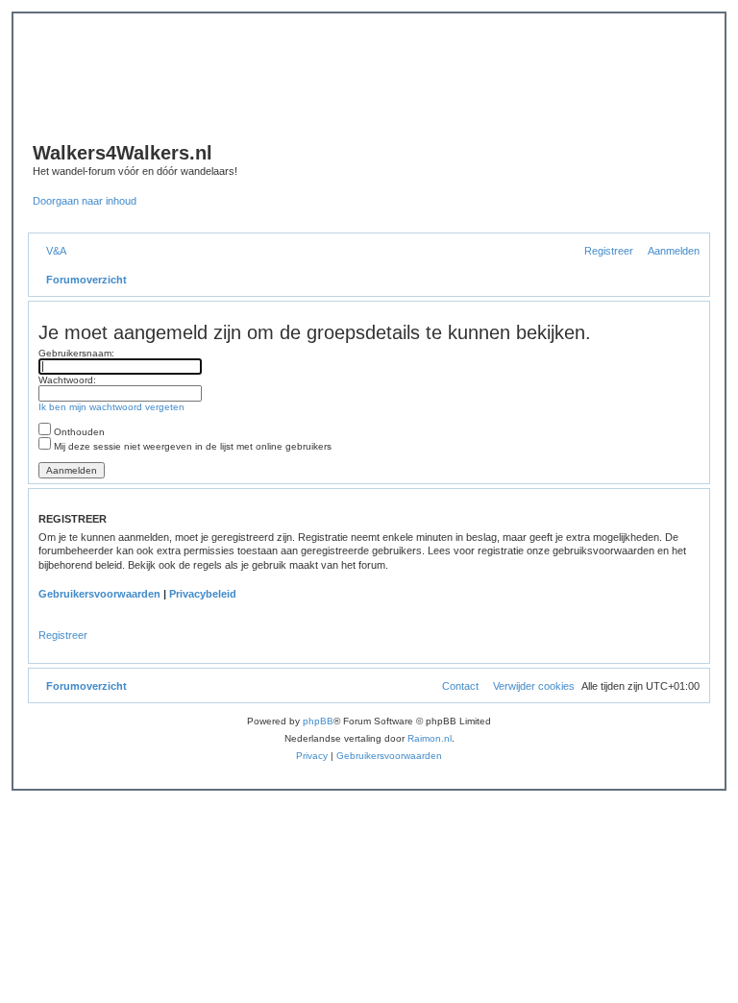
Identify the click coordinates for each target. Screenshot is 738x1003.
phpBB (318, 721)
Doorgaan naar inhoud (84, 201)
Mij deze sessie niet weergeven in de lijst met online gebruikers (191, 446)
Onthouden (78, 432)
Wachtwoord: (67, 380)
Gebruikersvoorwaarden (99, 593)
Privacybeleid (202, 593)
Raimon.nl (429, 738)
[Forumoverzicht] (327, 87)
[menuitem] (52, 251)
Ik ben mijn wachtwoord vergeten (111, 407)
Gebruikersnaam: (76, 353)
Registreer (62, 635)
